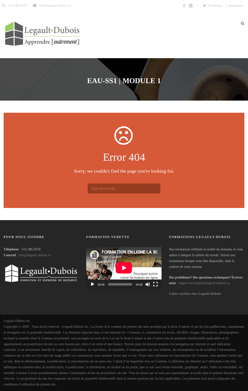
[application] (124, 268)
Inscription (236, 5)
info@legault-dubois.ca (35, 255)
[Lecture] (92, 284)
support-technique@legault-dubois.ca (204, 283)
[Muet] (147, 284)
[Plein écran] (155, 284)
